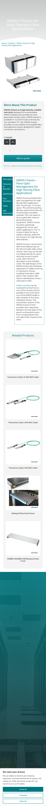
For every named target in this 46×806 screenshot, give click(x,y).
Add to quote (23, 158)
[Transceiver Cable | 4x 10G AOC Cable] (23, 356)
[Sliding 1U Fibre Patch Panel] (23, 493)
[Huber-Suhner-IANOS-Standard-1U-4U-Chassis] (23, 73)
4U (13, 142)
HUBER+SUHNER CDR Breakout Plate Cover (23, 560)
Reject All (23, 801)
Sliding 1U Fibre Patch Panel (23, 513)
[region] (23, 787)
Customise (23, 795)
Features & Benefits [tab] (7, 186)
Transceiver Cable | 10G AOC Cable (23, 468)
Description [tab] (8, 179)
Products (11, 43)
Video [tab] (5, 206)
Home (4, 43)
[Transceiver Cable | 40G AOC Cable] (23, 402)
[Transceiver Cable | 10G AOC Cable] (23, 447)
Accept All (23, 789)
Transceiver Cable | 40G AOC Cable (23, 422)
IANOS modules (23, 285)
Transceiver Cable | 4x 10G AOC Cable (23, 377)
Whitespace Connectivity (34, 166)
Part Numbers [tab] (7, 199)
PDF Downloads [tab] (8, 211)
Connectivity (22, 166)
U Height (8, 137)
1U (7, 142)
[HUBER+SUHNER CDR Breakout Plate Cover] (23, 538)
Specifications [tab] (8, 193)
